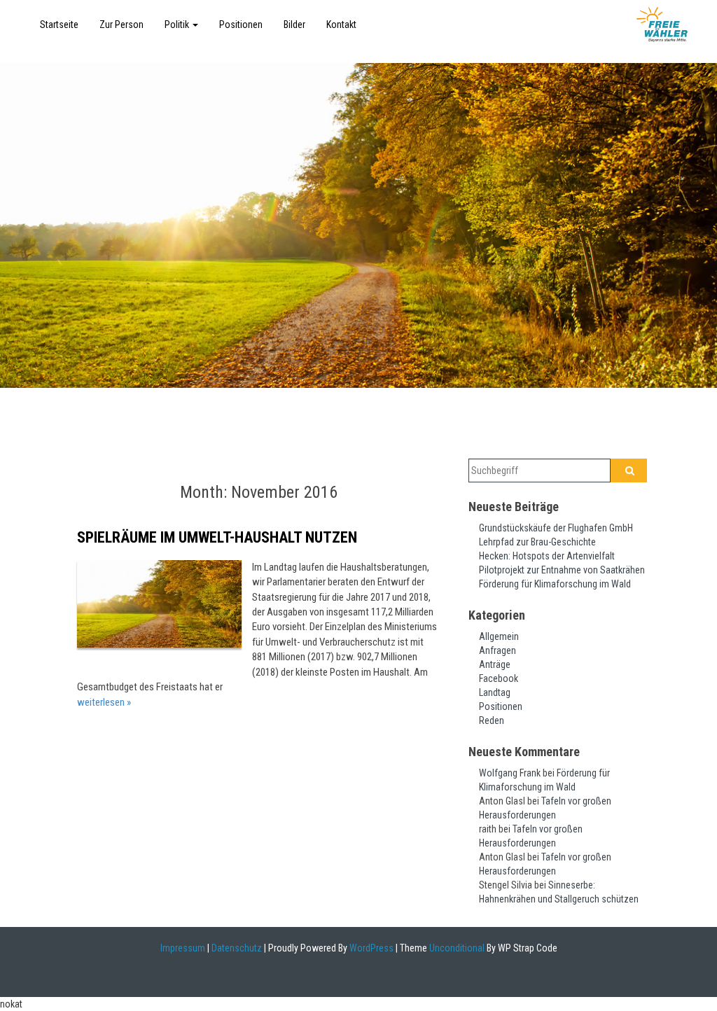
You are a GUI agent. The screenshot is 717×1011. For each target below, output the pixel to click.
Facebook (498, 678)
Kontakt (341, 24)
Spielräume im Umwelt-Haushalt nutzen (217, 537)
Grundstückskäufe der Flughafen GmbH (556, 528)
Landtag (494, 692)
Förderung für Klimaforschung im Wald (555, 584)
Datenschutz (236, 948)
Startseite (59, 24)
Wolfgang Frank (510, 773)
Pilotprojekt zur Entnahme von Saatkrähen (562, 570)
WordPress (370, 948)
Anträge (494, 664)
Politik (178, 24)
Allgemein (499, 636)
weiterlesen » (104, 702)
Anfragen (497, 650)
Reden (491, 720)
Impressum (182, 948)
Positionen (241, 24)
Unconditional (456, 948)
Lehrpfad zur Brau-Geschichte (537, 542)
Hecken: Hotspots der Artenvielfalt (547, 556)
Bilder (294, 24)
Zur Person (121, 24)
